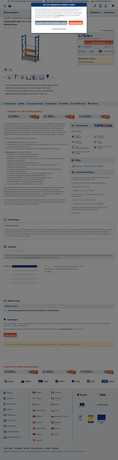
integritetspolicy (60, 15)
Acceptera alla (75, 23)
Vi (35, 9)
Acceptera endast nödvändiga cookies (51, 23)
